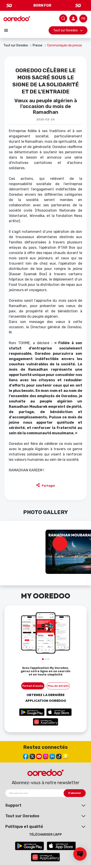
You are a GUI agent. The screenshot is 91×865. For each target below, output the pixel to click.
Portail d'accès (32, 685)
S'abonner (74, 793)
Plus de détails (58, 685)
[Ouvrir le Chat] (80, 854)
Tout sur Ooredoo (65, 30)
